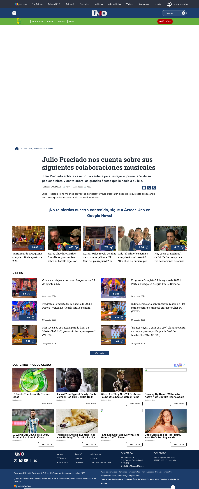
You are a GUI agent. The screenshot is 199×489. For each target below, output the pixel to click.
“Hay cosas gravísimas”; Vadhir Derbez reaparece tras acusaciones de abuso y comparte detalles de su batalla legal (170, 257)
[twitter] (16, 461)
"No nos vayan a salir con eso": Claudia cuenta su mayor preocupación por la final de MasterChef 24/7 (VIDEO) (158, 331)
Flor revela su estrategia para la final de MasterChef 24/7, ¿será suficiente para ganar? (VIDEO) (68, 331)
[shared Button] (154, 187)
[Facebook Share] (144, 187)
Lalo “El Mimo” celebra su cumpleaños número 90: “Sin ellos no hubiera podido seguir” (134, 257)
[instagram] (21, 461)
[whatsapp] (35, 461)
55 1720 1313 (159, 460)
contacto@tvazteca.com (164, 457)
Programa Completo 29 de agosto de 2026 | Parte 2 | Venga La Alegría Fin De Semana (156, 281)
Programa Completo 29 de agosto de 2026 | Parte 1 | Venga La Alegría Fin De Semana (67, 305)
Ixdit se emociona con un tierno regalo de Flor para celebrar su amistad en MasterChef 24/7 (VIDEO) (158, 307)
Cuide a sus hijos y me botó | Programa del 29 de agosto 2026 (68, 281)
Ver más (99, 353)
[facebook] (31, 461)
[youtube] (26, 461)
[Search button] (183, 13)
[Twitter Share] (149, 187)
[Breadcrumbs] (18, 149)
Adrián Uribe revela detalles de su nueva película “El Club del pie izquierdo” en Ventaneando (99, 257)
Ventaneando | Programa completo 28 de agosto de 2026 (27, 257)
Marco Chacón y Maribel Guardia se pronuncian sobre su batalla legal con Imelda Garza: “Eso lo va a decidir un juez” (63, 257)
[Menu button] (24, 13)
